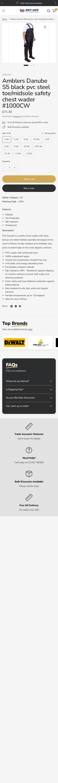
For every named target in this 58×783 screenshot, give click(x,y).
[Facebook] (11, 306)
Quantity (6, 161)
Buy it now (29, 188)
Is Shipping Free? (14, 389)
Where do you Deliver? (17, 381)
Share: (5, 306)
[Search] (48, 10)
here (30, 329)
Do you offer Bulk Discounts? (20, 397)
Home (4, 19)
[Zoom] (45, 27)
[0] (53, 10)
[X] (16, 306)
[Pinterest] (20, 306)
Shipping (16, 116)
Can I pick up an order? (17, 406)
